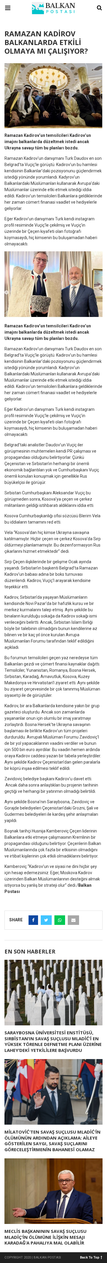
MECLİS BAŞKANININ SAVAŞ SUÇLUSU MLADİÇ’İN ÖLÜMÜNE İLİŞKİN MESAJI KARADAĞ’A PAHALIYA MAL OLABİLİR (45, 1237)
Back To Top (89, 1257)
